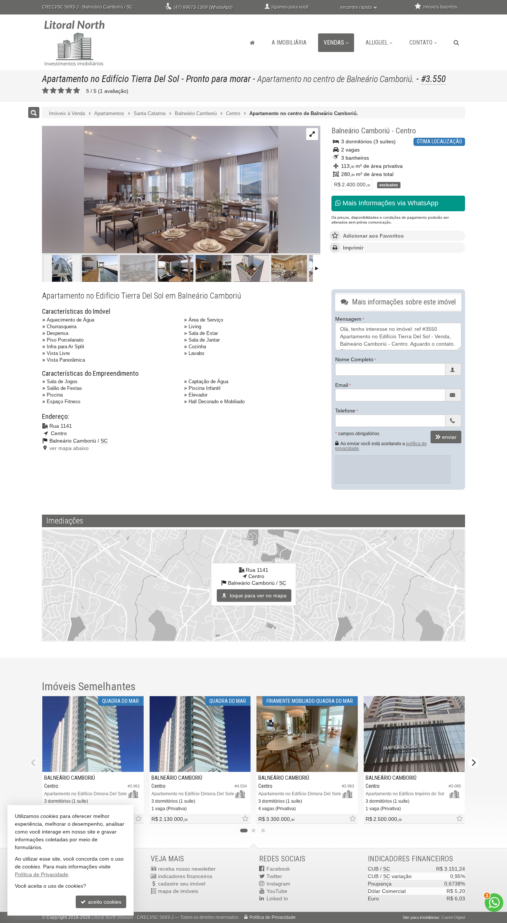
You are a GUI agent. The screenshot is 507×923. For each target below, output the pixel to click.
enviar (449, 437)
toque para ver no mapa (257, 596)
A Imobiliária (289, 42)
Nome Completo (354, 359)
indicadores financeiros (185, 876)
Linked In (277, 898)
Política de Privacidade (272, 917)
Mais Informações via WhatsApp (389, 203)
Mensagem (348, 319)
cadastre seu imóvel (181, 884)
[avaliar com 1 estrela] (45, 90)
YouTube (276, 891)
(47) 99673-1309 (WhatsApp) (203, 7)
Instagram (278, 884)
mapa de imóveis (178, 891)
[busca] (456, 42)
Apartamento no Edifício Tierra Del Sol (110, 79)
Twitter (274, 876)
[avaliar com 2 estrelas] (53, 90)
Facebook (278, 869)
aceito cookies (103, 902)
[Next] (473, 762)
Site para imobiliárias (421, 917)
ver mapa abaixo (69, 448)
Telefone (345, 411)
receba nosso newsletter (187, 869)
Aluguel (377, 42)
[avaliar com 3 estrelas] (61, 90)
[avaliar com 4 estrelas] (68, 90)
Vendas (334, 42)
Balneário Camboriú (360, 130)
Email (341, 385)
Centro (406, 130)
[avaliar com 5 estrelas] (76, 90)
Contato (420, 42)
